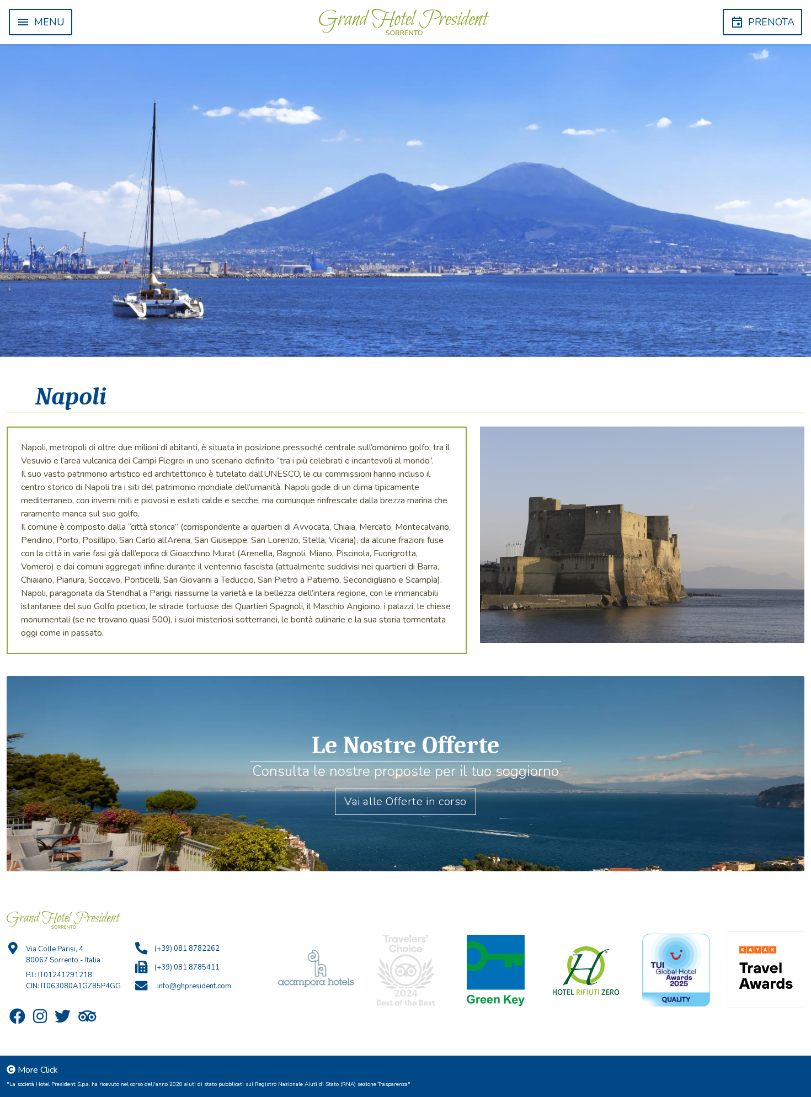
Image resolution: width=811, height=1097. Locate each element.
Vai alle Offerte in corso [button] (405, 801)
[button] (40, 22)
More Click (38, 1070)
